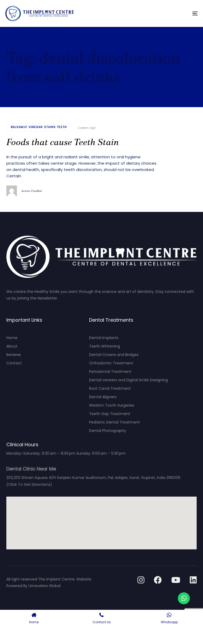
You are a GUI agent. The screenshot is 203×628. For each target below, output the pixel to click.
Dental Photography (107, 430)
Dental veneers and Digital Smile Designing (128, 380)
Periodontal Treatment (110, 371)
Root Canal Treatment (110, 388)
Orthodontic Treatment (111, 363)
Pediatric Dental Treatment (114, 422)
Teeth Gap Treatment (109, 413)
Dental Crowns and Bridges (114, 354)
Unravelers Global (45, 585)
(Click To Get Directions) (29, 484)
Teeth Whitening (104, 346)
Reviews (13, 354)
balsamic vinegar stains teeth (39, 127)
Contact (14, 363)
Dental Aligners (103, 396)
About (11, 346)
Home (11, 337)
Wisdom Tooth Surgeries (111, 405)
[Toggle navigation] (165, 13)
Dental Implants (103, 337)
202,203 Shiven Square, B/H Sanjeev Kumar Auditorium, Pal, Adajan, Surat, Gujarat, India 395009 (93, 477)
